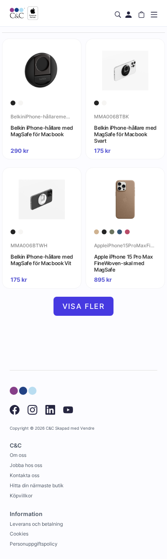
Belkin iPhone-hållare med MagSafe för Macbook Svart (125, 134)
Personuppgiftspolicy (34, 544)
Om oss (18, 455)
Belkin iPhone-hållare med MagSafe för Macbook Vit (42, 259)
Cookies (19, 534)
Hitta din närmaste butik (37, 485)
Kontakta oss (24, 475)
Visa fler (83, 306)
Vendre (87, 428)
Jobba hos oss (26, 465)
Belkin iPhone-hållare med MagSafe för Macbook (42, 130)
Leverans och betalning (36, 524)
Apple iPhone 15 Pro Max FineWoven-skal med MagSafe (123, 263)
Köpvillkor (21, 496)
